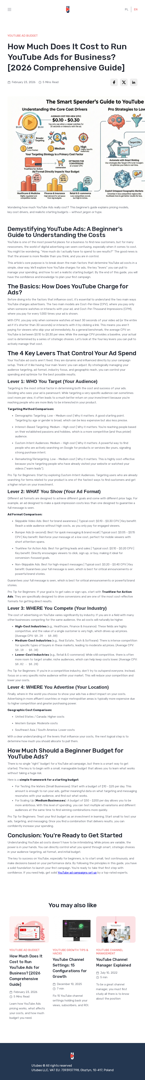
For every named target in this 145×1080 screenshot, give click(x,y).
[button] (9, 9)
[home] (68, 9)
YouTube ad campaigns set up (77, 872)
